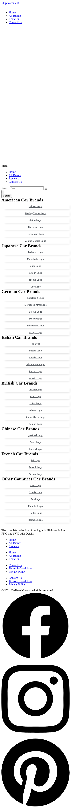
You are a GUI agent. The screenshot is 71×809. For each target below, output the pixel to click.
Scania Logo (35, 492)
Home (12, 12)
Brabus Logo (35, 312)
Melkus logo (35, 318)
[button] (35, 97)
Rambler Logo (35, 506)
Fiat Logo (35, 344)
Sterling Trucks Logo (35, 213)
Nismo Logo (35, 280)
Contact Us (15, 22)
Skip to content (10, 3)
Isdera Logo (35, 449)
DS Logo (35, 460)
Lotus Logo (35, 403)
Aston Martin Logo (35, 417)
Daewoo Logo (35, 520)
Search (5, 188)
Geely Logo (36, 442)
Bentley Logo (35, 424)
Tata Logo (36, 499)
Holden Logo (35, 513)
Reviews (14, 19)
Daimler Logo (35, 206)
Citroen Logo (35, 474)
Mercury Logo (35, 227)
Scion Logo (35, 220)
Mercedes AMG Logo (35, 305)
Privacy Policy (17, 571)
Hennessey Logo (35, 234)
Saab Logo (35, 485)
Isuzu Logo (35, 266)
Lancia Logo (35, 357)
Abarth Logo (35, 378)
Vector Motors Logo (35, 241)
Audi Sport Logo (35, 298)
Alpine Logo (35, 410)
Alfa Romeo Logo (35, 364)
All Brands (15, 15)
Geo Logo (35, 287)
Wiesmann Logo (35, 325)
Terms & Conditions (20, 568)
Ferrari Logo (35, 371)
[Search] (45, 189)
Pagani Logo (35, 350)
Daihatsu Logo (35, 252)
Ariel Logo (35, 396)
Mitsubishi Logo (35, 259)
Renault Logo (35, 467)
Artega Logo (35, 332)
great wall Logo (35, 435)
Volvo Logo (35, 389)
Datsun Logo (35, 273)
